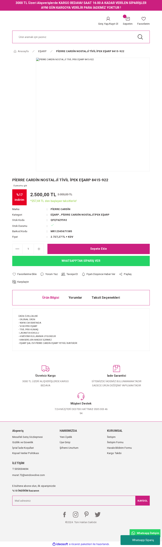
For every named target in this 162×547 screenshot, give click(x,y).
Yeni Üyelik (66, 436)
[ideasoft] (60, 544)
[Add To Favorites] (24, 274)
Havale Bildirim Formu (119, 447)
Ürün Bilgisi (50, 297)
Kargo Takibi (114, 453)
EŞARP (55, 214)
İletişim (111, 436)
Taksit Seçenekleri (106, 297)
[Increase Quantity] (39, 249)
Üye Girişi (65, 442)
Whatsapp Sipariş (143, 540)
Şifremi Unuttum (69, 447)
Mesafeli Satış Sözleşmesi (27, 436)
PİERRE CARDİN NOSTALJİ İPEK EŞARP (85, 214)
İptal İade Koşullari (23, 447)
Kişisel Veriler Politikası (25, 453)
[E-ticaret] (80, 544)
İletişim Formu (115, 442)
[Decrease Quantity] (17, 249)
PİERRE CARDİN (60, 209)
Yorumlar (75, 297)
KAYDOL (143, 500)
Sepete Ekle (98, 249)
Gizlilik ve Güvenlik (22, 442)
